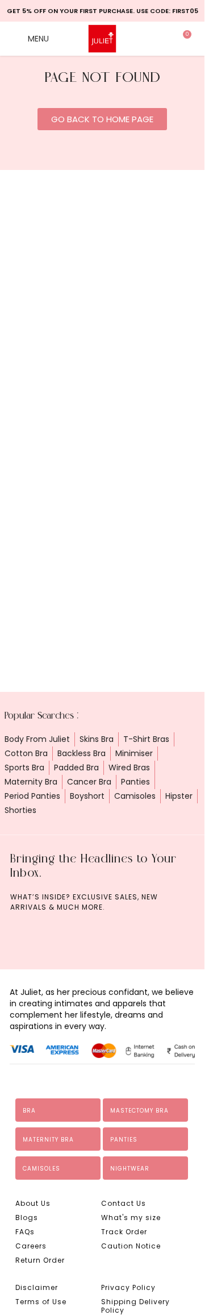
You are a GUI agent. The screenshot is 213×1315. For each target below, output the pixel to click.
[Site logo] (102, 38)
